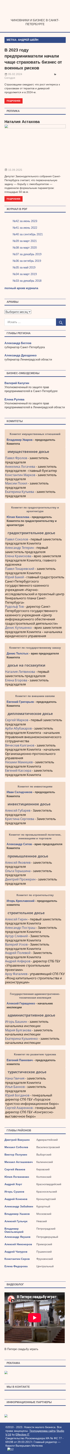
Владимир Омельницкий (14, 1230)
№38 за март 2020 (25, 247)
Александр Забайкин (18, 1206)
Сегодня (9, 77)
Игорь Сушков (14, 1191)
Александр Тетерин (19, 547)
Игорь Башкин (16, 1021)
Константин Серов (17, 1258)
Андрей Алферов (17, 961)
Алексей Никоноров (18, 1244)
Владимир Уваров (19, 439)
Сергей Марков (16, 720)
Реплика (13, 110)
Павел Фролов (16, 458)
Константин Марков (20, 475)
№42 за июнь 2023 (25, 221)
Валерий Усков (16, 944)
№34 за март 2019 (25, 274)
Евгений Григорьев (20, 701)
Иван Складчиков (19, 792)
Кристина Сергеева (19, 819)
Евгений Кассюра (18, 770)
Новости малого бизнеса (35, 16)
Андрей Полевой (18, 953)
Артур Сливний (16, 936)
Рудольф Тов (14, 606)
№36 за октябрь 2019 (27, 260)
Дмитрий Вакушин (17, 1139)
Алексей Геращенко (21, 1003)
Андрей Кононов (15, 1199)
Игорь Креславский (21, 900)
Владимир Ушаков (17, 1213)
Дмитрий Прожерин (20, 879)
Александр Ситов (19, 844)
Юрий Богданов (17, 1095)
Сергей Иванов (14, 1169)
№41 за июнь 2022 (25, 227)
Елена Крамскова (18, 556)
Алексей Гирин (16, 919)
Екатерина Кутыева (19, 492)
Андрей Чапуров (15, 1251)
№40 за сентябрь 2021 (28, 234)
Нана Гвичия (14, 1078)
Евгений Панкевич (20, 1060)
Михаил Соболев (16, 1147)
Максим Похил (16, 483)
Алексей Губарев (18, 810)
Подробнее (13, 100)
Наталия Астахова (22, 122)
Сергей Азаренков (19, 1108)
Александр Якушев (17, 1236)
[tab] (35, 451)
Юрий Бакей (14, 577)
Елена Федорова (16, 1266)
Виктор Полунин (15, 1154)
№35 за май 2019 (24, 267)
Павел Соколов (16, 539)
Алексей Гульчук (15, 1221)
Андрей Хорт (13, 1184)
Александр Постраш (20, 927)
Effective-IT (23, 1434)
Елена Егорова (16, 680)
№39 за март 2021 (25, 241)
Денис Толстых (17, 653)
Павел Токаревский (19, 569)
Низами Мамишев (19, 762)
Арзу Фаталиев (16, 974)
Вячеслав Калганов (19, 745)
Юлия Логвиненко (16, 1176)
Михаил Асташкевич (18, 1162)
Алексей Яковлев (18, 862)
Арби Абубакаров (18, 728)
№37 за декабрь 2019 (27, 254)
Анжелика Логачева (20, 466)
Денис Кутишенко (18, 627)
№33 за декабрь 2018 (27, 280)
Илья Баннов (15, 1087)
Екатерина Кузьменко (21, 1038)
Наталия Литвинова (20, 671)
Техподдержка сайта (42, 1430)
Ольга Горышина (18, 871)
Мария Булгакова (18, 1030)
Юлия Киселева (18, 517)
